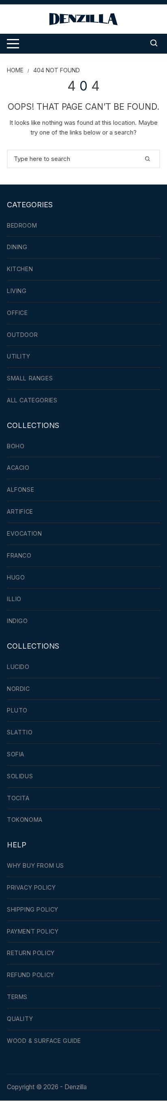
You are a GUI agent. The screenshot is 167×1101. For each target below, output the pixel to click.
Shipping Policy (32, 909)
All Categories (32, 400)
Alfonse (20, 489)
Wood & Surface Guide (44, 1040)
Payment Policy (32, 931)
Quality (20, 1018)
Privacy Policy (31, 887)
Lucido (18, 666)
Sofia (15, 754)
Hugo (16, 577)
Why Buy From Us (35, 865)
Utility (18, 356)
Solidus (20, 776)
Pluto (17, 710)
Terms (17, 996)
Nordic (18, 688)
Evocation (24, 533)
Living (17, 290)
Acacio (18, 467)
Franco (19, 555)
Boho (15, 446)
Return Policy (31, 952)
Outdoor (22, 334)
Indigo (17, 620)
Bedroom (22, 225)
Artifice (20, 511)
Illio (14, 598)
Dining (17, 246)
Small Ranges (30, 378)
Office (17, 312)
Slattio (19, 732)
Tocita (18, 798)
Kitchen (20, 268)
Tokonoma (25, 819)
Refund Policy (30, 974)
